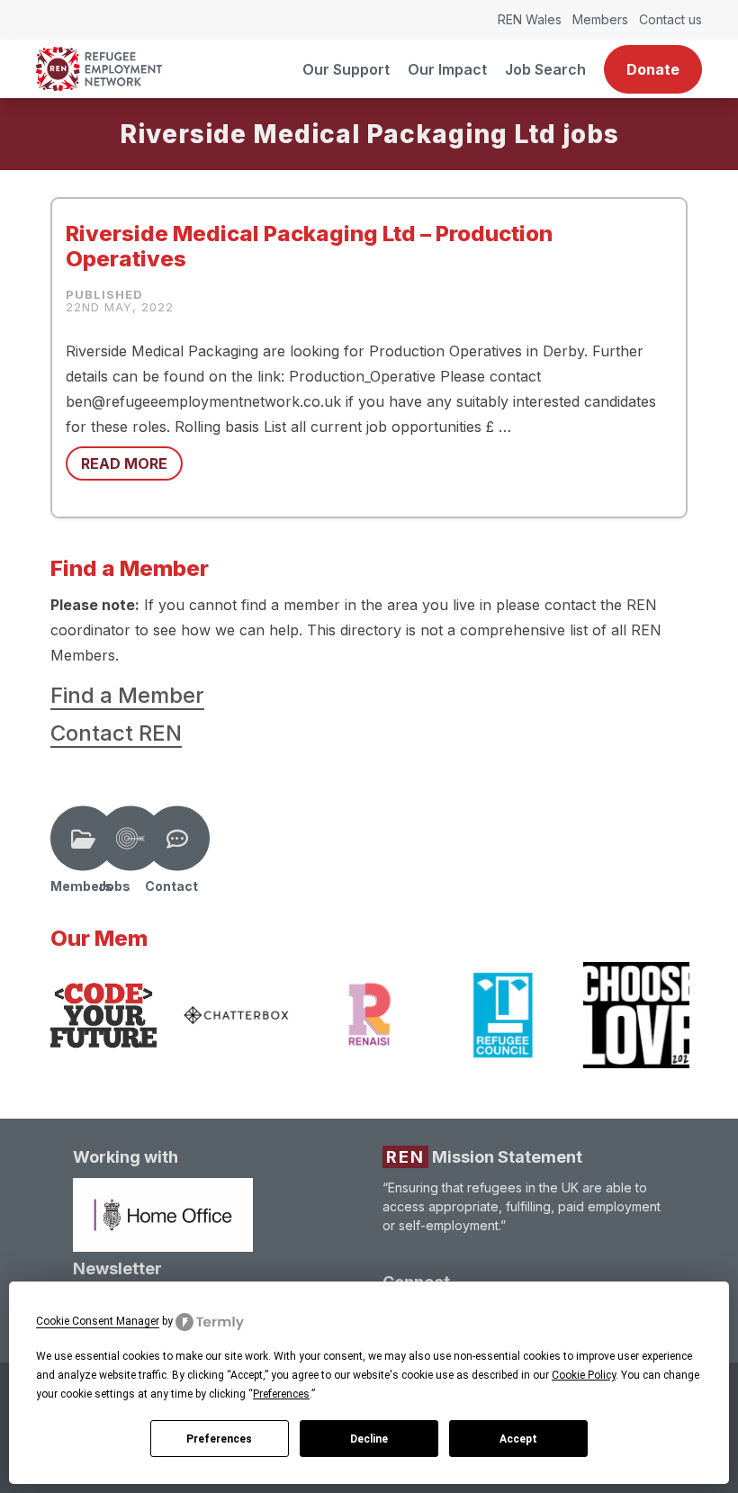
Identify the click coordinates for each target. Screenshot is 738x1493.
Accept (518, 1439)
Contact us (670, 19)
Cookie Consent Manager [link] (97, 1321)
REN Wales (530, 19)
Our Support (346, 69)
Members (600, 19)
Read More (124, 463)
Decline (369, 1439)
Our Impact (447, 69)
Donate (653, 69)
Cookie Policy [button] (584, 1375)
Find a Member (127, 695)
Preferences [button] (281, 1394)
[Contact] (177, 838)
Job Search (545, 69)
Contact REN (116, 733)
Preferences (219, 1439)
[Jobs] (130, 838)
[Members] (82, 838)
